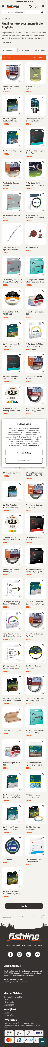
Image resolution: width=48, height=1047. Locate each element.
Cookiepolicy (33, 445)
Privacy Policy (14, 445)
